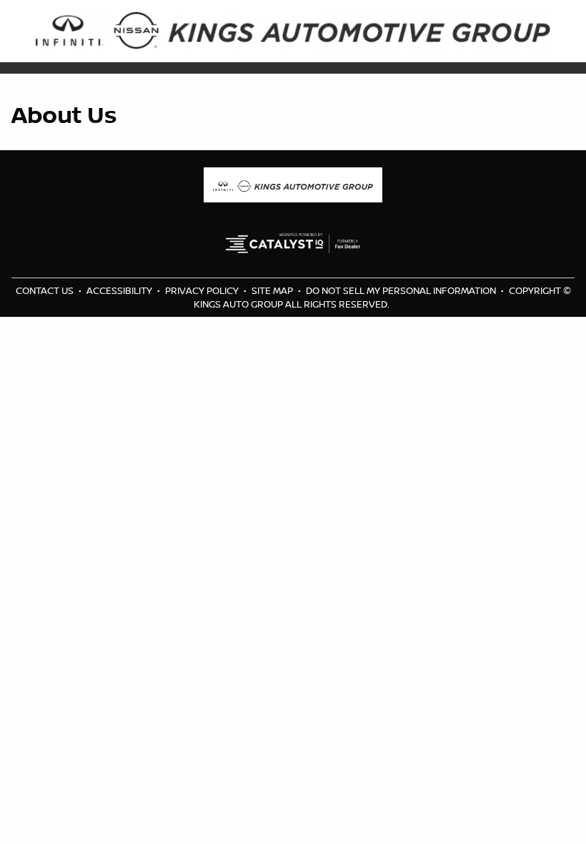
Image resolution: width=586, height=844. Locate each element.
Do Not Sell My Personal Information (402, 290)
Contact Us (46, 290)
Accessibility (120, 290)
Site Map (273, 290)
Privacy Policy (203, 290)
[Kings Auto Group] (293, 30)
